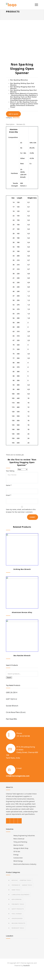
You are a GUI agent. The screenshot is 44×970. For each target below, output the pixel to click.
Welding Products (18, 923)
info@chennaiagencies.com (17, 776)
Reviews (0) (21, 124)
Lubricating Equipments (20, 894)
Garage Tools (27, 885)
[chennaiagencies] (20, 5)
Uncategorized (17, 918)
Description (10, 124)
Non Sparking (17, 899)
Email (8, 495)
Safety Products (18, 909)
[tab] (10, 124)
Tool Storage (17, 913)
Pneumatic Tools (18, 904)
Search (9, 677)
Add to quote (13, 114)
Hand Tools (16, 890)
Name (9, 485)
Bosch (14, 880)
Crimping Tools (25, 880)
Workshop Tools (18, 928)
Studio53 (26, 965)
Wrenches (16, 117)
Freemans (15, 885)
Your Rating (10, 471)
